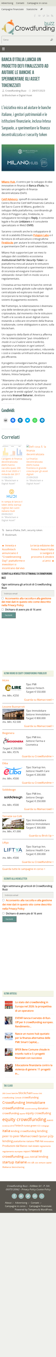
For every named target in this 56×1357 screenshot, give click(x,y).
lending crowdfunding (23, 1131)
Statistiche (31, 9)
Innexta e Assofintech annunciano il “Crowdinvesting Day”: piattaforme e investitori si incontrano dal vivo (13, 557)
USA (36, 1163)
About (8, 1202)
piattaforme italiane (23, 1141)
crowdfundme (13, 1108)
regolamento (45, 1146)
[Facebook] (35, 15)
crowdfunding (30, 1097)
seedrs (26, 1157)
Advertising (7, 3)
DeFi (23, 530)
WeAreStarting (18, 1167)
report (26, 1151)
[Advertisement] (28, 957)
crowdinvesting (31, 1108)
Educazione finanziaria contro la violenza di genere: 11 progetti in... (33, 1069)
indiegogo (45, 1126)
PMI (37, 1141)
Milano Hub (8, 182)
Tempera (33, 1209)
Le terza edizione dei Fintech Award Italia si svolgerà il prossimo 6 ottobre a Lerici (42, 553)
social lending (39, 1156)
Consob (18, 1098)
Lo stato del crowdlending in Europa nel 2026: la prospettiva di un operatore (33, 1006)
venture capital (45, 1162)
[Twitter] (43, 15)
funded (27, 1125)
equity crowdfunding (24, 1119)
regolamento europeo (12, 1151)
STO (29, 1163)
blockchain (26, 1093)
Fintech (18, 1125)
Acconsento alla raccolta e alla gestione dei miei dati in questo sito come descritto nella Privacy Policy (26, 602)
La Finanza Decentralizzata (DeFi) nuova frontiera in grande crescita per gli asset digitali (37, 466)
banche (15, 1093)
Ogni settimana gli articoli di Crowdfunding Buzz (26, 586)
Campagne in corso (37, 3)
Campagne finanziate (12, 9)
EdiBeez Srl (36, 1185)
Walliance (6, 1167)
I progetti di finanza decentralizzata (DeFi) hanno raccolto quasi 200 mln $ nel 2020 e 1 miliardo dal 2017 (12, 466)
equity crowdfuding (38, 1113)
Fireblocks (7, 242)
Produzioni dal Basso (14, 1146)
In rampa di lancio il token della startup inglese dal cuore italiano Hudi (12, 506)
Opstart (42, 1136)
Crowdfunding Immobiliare (23, 1102)
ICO (38, 1125)
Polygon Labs (41, 235)
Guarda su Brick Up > (41, 835)
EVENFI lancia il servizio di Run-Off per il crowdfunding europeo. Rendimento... (34, 1022)
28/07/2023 (38, 90)
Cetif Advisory (10, 199)
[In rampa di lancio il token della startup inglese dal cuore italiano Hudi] (12, 494)
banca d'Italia (13, 530)
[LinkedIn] (48, 15)
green (34, 1125)
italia (6, 1130)
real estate (33, 1145)
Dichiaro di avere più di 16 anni (23, 609)
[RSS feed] (52, 15)
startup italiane (14, 1162)
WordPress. (47, 1209)
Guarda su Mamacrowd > (39, 699)
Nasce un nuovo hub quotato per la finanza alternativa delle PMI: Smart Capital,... (32, 1038)
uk (32, 1162)
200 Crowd (6, 1093)
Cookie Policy (43, 1189)
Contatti (20, 3)
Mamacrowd (29, 1136)
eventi (50, 1120)
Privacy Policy (28, 1189)
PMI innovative (47, 1141)
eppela (22, 1113)
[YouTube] (39, 15)
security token (34, 530)
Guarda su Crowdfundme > (38, 756)
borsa (35, 1093)
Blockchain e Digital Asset (18, 95)
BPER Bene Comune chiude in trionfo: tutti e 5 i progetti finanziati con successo (32, 1054)
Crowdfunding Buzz (15, 90)
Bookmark (10, 534)
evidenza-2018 (8, 1126)
